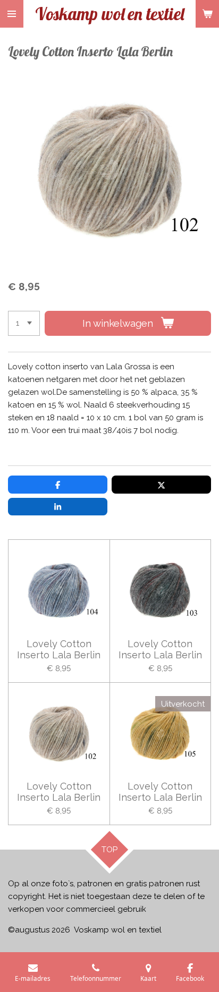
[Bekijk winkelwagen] (207, 14)
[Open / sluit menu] (11, 14)
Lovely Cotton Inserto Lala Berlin (58, 649)
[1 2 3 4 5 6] (24, 323)
